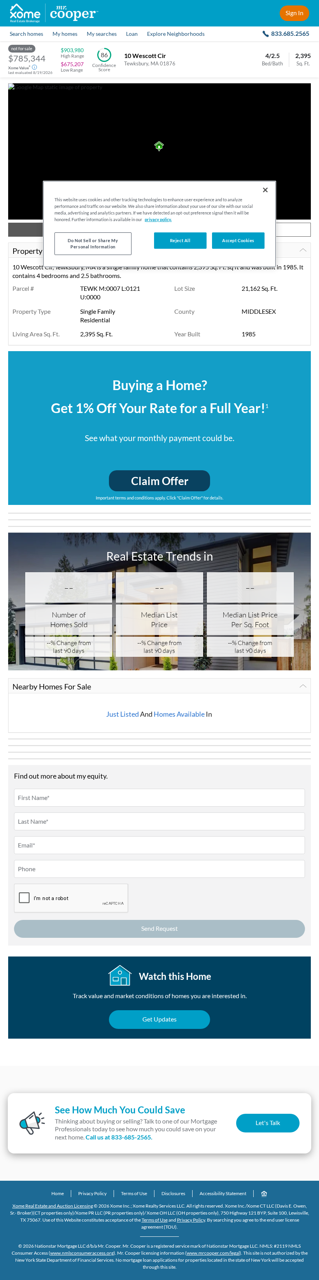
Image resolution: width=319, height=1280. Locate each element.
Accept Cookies (238, 240)
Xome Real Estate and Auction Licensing (52, 1206)
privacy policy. (158, 219)
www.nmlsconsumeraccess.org (82, 1253)
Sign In (294, 12)
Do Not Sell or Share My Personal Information (93, 243)
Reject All (180, 240)
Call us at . (119, 1137)
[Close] (265, 190)
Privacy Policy (92, 1193)
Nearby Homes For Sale (51, 686)
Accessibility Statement (223, 1193)
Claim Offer (159, 480)
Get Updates (159, 1019)
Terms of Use (134, 1193)
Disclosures (173, 1193)
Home (57, 1193)
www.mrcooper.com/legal (213, 1253)
